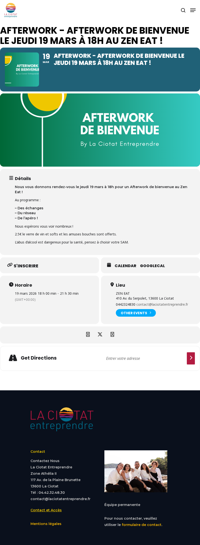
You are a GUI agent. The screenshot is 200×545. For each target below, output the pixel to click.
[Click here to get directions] (191, 358)
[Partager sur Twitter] (100, 335)
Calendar (125, 265)
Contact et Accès (46, 510)
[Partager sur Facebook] (88, 335)
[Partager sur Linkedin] (112, 335)
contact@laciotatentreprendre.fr (162, 304)
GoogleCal (152, 265)
